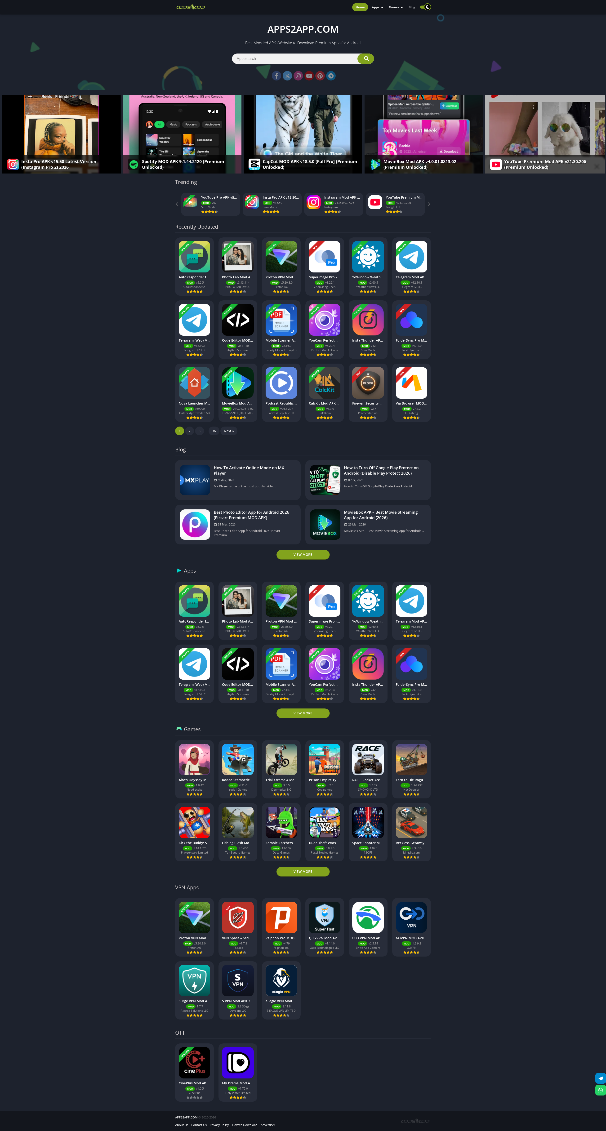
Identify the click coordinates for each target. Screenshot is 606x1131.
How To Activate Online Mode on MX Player (249, 470)
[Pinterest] (320, 75)
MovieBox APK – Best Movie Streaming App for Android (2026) (381, 514)
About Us (181, 1125)
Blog (412, 7)
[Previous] (177, 204)
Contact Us (199, 1125)
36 (214, 431)
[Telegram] (331, 75)
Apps (375, 7)
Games (394, 7)
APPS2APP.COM (186, 1117)
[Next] (428, 204)
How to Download (245, 1125)
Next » (229, 431)
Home (360, 7)
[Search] (365, 58)
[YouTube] (309, 75)
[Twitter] (287, 75)
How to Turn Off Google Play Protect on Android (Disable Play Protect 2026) (381, 470)
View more (303, 554)
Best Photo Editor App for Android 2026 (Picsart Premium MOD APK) (251, 514)
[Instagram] (298, 75)
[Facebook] (276, 75)
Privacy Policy (219, 1125)
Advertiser (268, 1125)
